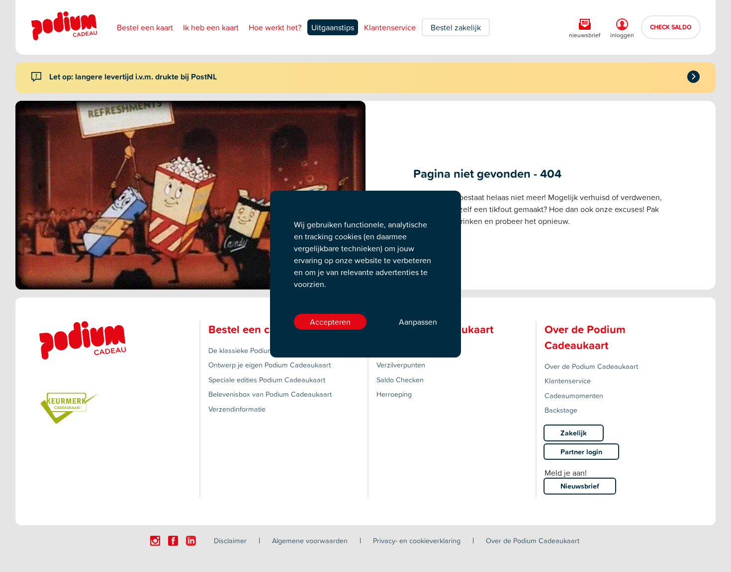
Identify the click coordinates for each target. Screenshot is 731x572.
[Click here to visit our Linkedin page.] (191, 541)
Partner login (581, 451)
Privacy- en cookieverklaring (416, 540)
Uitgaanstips (332, 27)
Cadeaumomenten (574, 395)
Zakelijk (573, 433)
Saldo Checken (400, 379)
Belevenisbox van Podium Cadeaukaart (270, 394)
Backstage (561, 410)
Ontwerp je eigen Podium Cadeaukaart (269, 364)
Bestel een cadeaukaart (267, 329)
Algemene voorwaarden (310, 540)
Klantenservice (390, 27)
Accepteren (330, 321)
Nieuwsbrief (579, 486)
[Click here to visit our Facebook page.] (173, 541)
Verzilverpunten (400, 364)
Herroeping (394, 394)
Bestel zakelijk (456, 27)
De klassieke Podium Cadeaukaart (262, 350)
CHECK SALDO (671, 26)
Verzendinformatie (237, 409)
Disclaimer (230, 540)
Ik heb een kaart (211, 27)
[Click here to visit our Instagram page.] (155, 541)
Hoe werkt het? (275, 27)
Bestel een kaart (145, 27)
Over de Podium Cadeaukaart (591, 366)
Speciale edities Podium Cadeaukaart (266, 379)
